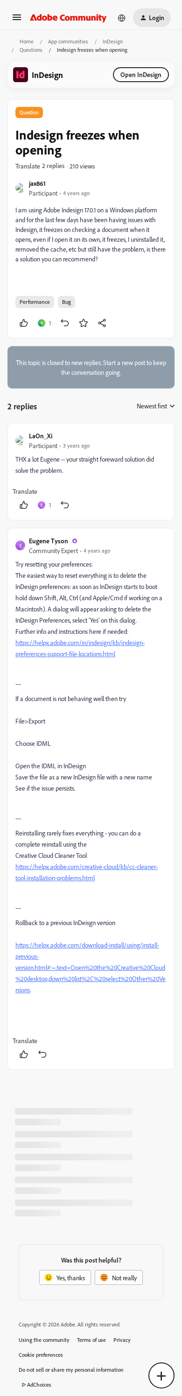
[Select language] (121, 17)
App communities (68, 41)
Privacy (122, 1339)
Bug (66, 301)
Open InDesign (140, 74)
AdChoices (39, 1384)
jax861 (37, 183)
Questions (31, 49)
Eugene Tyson (48, 541)
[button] (16, 20)
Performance (35, 301)
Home (27, 41)
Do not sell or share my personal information (71, 1369)
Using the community (44, 1339)
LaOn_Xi (40, 436)
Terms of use (91, 1339)
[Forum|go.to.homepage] (68, 17)
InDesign (113, 41)
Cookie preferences (41, 1354)
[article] (91, 471)
